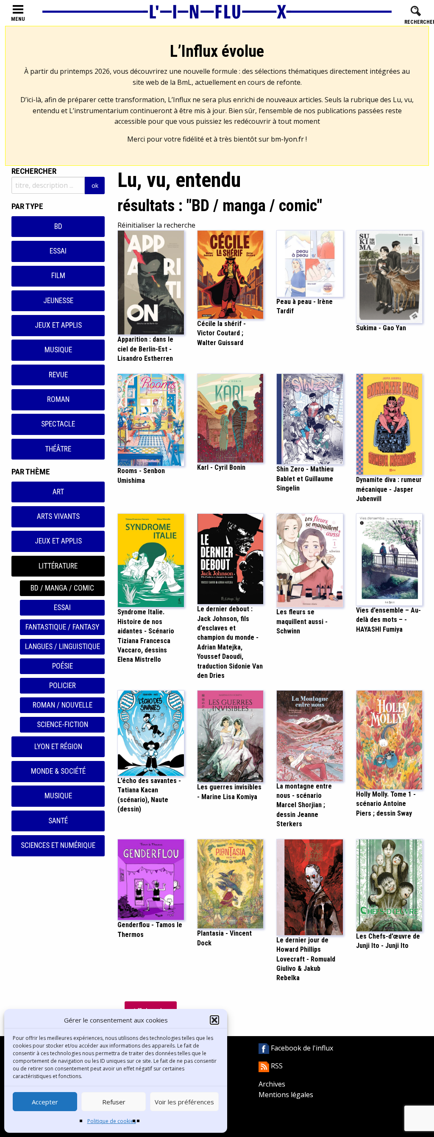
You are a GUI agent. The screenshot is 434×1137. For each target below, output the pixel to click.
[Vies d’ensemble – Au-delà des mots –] (389, 558)
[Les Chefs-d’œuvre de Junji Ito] (389, 884)
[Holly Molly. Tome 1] (389, 739)
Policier (62, 685)
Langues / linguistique (62, 646)
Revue (58, 375)
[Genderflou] (150, 878)
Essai (58, 251)
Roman (58, 399)
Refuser (113, 1102)
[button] (214, 1020)
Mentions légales (286, 1094)
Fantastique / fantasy (62, 627)
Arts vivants (58, 516)
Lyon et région (58, 746)
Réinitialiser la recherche (156, 225)
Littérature (58, 566)
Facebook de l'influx (301, 1048)
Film (58, 275)
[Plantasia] (230, 883)
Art (58, 492)
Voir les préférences (184, 1102)
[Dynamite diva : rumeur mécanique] (389, 423)
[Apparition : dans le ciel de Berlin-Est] (150, 282)
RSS (276, 1065)
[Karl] (230, 417)
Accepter (45, 1102)
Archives (272, 1084)
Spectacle (58, 424)
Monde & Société (58, 771)
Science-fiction (62, 724)
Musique (58, 350)
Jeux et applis (58, 325)
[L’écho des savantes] (150, 732)
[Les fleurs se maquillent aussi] (309, 560)
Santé (58, 821)
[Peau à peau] (309, 263)
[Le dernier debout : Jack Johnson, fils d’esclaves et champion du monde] (230, 558)
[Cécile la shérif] (230, 274)
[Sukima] (389, 276)
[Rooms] (150, 419)
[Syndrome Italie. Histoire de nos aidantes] (150, 560)
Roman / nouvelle (62, 705)
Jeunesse (58, 300)
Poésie (62, 666)
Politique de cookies (111, 1121)
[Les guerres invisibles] (230, 736)
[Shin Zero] (309, 418)
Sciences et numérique (58, 845)
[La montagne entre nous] (309, 735)
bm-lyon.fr (287, 139)
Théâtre (58, 449)
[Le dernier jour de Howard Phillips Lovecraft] (309, 886)
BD (58, 226)
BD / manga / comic (62, 588)
